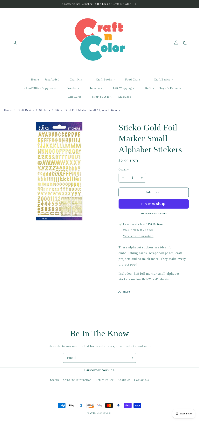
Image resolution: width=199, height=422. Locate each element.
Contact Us (141, 379)
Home (8, 110)
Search (54, 379)
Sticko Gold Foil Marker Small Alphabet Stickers (87, 110)
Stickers (44, 110)
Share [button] (126, 291)
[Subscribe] (131, 358)
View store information (138, 236)
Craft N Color (104, 413)
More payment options (154, 213)
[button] (14, 42)
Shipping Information (77, 379)
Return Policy (104, 379)
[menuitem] (33, 79)
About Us (124, 379)
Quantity (124, 169)
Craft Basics (26, 110)
